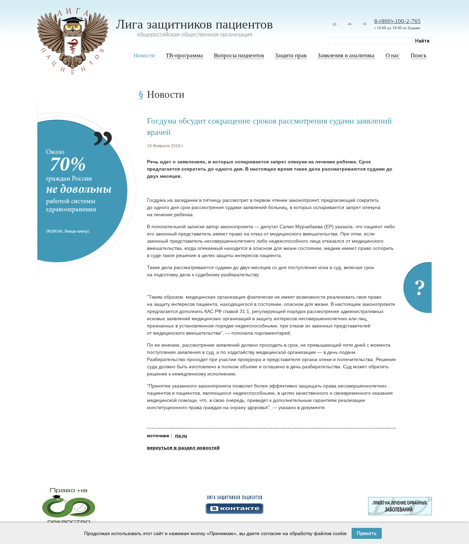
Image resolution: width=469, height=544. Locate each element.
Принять (367, 533)
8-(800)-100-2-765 (397, 21)
